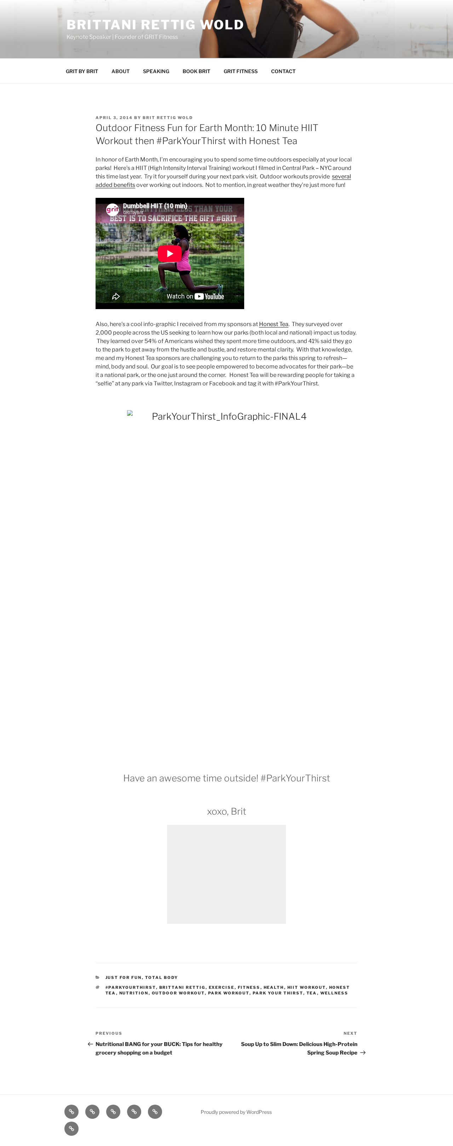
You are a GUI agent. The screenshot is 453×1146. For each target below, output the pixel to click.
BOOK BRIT (196, 71)
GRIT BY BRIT (82, 71)
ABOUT (120, 71)
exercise (222, 987)
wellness (334, 993)
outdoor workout (178, 993)
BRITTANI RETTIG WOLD (156, 25)
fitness (249, 987)
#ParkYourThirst (130, 987)
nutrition (134, 993)
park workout (229, 993)
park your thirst (278, 993)
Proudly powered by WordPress (236, 1112)
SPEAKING (156, 71)
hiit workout (306, 987)
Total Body (161, 977)
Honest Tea (273, 324)
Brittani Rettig (182, 987)
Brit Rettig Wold (168, 117)
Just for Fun (123, 977)
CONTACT (283, 71)
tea (311, 993)
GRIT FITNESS (241, 71)
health (274, 987)
